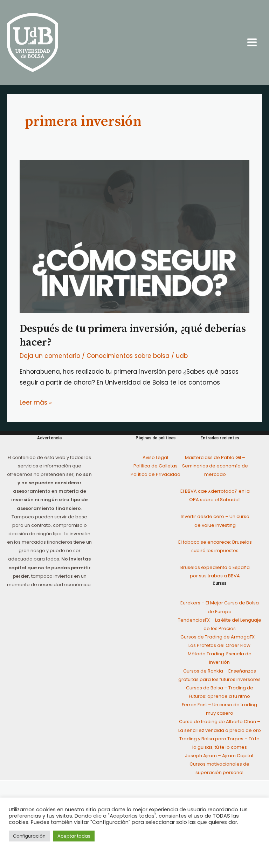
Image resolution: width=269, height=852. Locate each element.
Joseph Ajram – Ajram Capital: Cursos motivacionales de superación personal (219, 764)
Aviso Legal (155, 457)
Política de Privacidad (155, 474)
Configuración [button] (29, 836)
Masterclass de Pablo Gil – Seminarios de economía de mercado (215, 466)
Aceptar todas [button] (73, 836)
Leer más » (36, 402)
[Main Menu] (252, 43)
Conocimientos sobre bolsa (128, 356)
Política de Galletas (155, 466)
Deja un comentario (50, 356)
